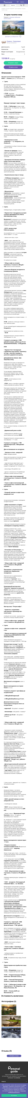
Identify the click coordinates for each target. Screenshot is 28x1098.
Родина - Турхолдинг (14, 41)
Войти (22, 2)
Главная (3, 8)
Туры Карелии (18, 8)
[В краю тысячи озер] (13, 28)
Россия (7, 8)
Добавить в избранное (12, 36)
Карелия (12, 8)
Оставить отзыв (13, 67)
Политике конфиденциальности (17, 1091)
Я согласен (14, 1095)
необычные (17, 17)
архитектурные (7, 18)
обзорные (11, 17)
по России (10, 1077)
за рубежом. (17, 1077)
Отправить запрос (13, 62)
